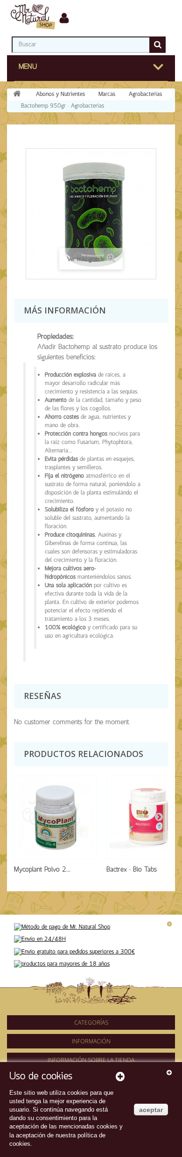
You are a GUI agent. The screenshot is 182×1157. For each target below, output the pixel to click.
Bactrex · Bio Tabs (131, 869)
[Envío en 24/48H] (40, 940)
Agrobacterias (145, 94)
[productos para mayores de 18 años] (62, 964)
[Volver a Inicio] (17, 95)
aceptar (151, 1109)
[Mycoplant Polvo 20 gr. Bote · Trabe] (55, 817)
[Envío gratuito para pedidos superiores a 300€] (74, 952)
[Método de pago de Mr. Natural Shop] (62, 927)
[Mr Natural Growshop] (33, 16)
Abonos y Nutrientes (60, 94)
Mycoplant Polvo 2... (42, 869)
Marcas (106, 94)
